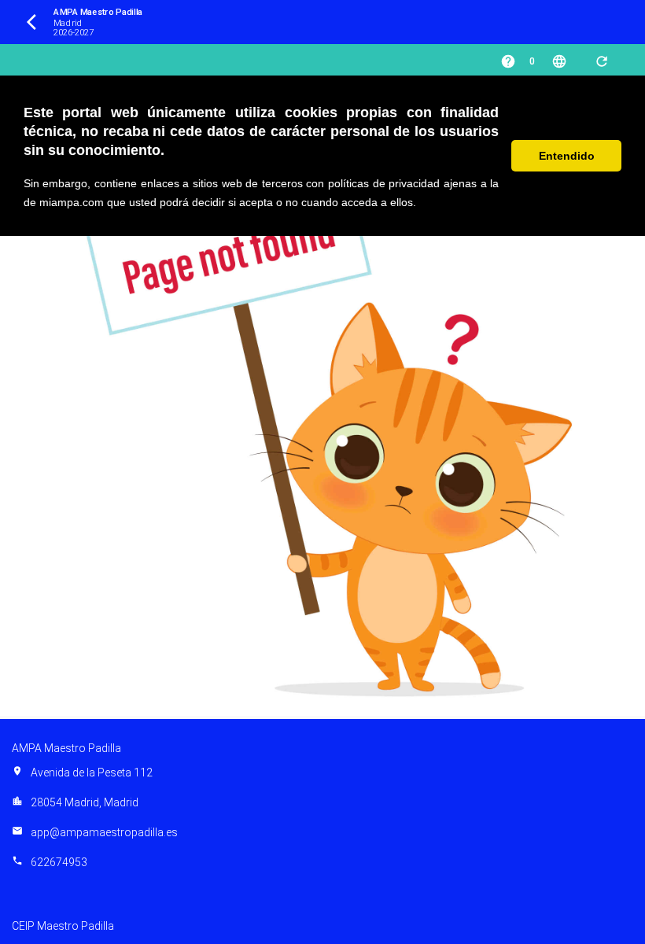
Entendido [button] (567, 155)
